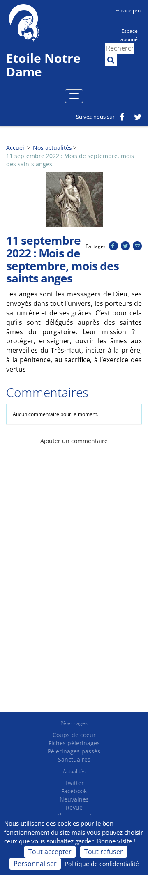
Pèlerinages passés (74, 751)
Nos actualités (52, 148)
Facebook (74, 791)
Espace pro (128, 10)
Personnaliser (35, 863)
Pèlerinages (74, 723)
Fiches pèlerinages (74, 743)
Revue (74, 807)
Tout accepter (50, 851)
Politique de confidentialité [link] (102, 864)
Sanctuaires (74, 759)
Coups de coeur (74, 735)
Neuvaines (74, 799)
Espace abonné (129, 34)
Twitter (74, 783)
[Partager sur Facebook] (113, 246)
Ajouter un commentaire (74, 441)
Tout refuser (103, 851)
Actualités (74, 771)
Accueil (16, 148)
